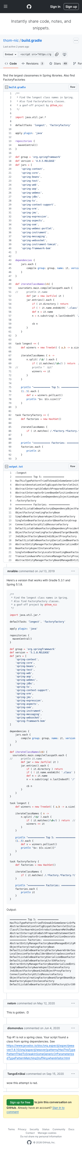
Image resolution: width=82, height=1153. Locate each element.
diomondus (15, 1028)
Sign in (55, 7)
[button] (56, 54)
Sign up (71, 7)
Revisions (34, 63)
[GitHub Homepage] (29, 1142)
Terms (11, 1129)
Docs (71, 1129)
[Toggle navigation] (5, 6)
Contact (30, 1132)
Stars (60, 63)
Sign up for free (20, 1102)
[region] (41, 276)
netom (11, 1003)
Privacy (22, 1129)
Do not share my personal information (41, 1136)
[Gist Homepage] (29, 6)
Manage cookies (47, 1132)
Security (34, 1129)
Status (45, 1129)
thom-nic (11, 40)
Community (59, 1129)
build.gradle (31, 40)
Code (13, 63)
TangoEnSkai (16, 1073)
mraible (12, 571)
